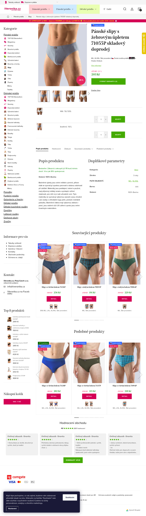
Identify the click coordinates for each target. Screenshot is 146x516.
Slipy (9, 67)
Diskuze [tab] (67, 148)
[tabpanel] (53, 279)
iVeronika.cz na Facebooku (18, 292)
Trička (10, 75)
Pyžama (10, 71)
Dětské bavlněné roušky (16, 207)
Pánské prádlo (11, 35)
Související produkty (82, 148)
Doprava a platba (31, 2)
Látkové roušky (11, 214)
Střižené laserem (14, 119)
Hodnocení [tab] (56, 148)
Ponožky (8, 192)
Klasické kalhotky (14, 122)
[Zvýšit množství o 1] (106, 119)
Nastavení (12, 508)
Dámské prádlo (11, 93)
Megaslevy (11, 42)
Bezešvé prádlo (13, 49)
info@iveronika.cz (16, 286)
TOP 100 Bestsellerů (15, 38)
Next (140, 276)
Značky (7, 221)
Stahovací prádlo (13, 174)
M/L (130, 181)
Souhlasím (70, 497)
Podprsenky (12, 155)
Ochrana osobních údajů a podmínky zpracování (115, 495)
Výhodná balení (13, 60)
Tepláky (10, 89)
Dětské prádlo (11, 203)
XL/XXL (135, 181)
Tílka (9, 78)
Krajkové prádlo (13, 181)
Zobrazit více (73, 460)
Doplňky (8, 210)
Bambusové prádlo (14, 56)
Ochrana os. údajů (15, 257)
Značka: (95, 90)
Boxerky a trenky (14, 64)
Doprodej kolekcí (14, 53)
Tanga (10, 137)
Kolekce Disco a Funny (16, 185)
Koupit (118, 119)
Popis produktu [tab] (42, 148)
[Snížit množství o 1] (96, 119)
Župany (10, 82)
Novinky (10, 45)
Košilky (10, 141)
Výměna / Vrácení (15, 249)
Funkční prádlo (11, 196)
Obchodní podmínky (16, 254)
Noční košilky (12, 163)
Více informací (96, 65)
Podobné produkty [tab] (104, 148)
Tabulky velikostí (14, 2)
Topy (9, 152)
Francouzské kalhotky (15, 126)
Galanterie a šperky (13, 199)
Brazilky (10, 133)
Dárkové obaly (11, 218)
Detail (54, 299)
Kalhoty (10, 166)
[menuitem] (41, 9)
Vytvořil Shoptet (134, 510)
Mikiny (9, 86)
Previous (38, 276)
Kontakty (11, 251)
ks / (17, 402)
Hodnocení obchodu (73, 423)
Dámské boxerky (14, 130)
